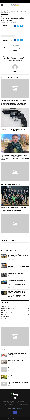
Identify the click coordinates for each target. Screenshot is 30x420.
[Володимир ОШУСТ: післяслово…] (4, 275)
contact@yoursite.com (17, 408)
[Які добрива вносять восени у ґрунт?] (4, 377)
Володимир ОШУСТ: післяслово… (16, 273)
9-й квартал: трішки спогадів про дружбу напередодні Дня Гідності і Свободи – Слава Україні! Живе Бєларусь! (15, 58)
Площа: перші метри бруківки (7, 35)
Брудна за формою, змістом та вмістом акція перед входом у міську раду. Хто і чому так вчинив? (15, 48)
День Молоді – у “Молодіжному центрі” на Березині (14, 234)
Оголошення (3, 314)
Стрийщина (3, 316)
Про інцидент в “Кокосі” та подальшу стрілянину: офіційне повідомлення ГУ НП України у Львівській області (14, 131)
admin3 (3, 22)
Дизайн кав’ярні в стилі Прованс (15, 360)
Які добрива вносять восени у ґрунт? (16, 375)
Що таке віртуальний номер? (7, 348)
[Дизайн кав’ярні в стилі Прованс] (4, 362)
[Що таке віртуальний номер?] (15, 336)
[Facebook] (15, 412)
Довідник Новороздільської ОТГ (7, 308)
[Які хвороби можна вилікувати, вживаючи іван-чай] (4, 369)
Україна (2, 318)
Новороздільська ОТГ (4, 14)
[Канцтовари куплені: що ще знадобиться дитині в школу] (4, 355)
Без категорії (3, 306)
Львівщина (3, 310)
